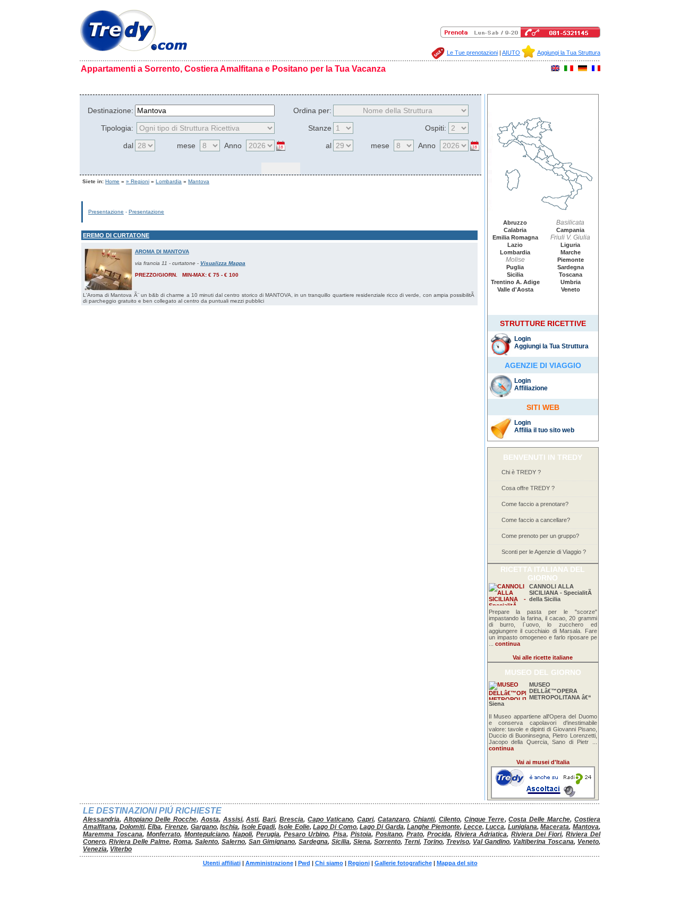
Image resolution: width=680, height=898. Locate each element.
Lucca (495, 827)
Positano (389, 834)
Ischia (229, 827)
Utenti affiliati (222, 863)
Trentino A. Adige (515, 282)
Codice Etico (180, 84)
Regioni (273, 84)
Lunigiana (522, 827)
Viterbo (121, 849)
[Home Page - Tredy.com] (134, 51)
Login (522, 339)
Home (112, 181)
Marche (570, 252)
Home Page (102, 84)
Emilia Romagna (515, 237)
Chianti (424, 819)
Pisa (339, 834)
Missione (216, 84)
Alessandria (101, 819)
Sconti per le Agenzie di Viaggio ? (544, 552)
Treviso (457, 841)
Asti (252, 819)
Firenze (176, 827)
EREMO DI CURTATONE (116, 235)
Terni (412, 841)
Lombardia (169, 181)
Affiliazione (531, 388)
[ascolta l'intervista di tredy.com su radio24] (543, 796)
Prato (414, 834)
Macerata (554, 827)
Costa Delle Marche (539, 819)
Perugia (267, 834)
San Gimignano (272, 841)
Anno (233, 145)
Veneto (570, 289)
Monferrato (163, 834)
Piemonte (570, 259)
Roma (182, 841)
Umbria (570, 282)
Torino (433, 841)
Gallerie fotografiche (320, 84)
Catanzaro (393, 819)
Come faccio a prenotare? (535, 504)
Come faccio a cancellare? (536, 520)
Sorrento (387, 841)
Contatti (517, 84)
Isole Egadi (258, 827)
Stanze (320, 128)
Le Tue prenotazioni (472, 52)
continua (507, 643)
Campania (570, 230)
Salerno (233, 841)
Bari (268, 819)
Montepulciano (206, 834)
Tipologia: (117, 128)
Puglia (515, 267)
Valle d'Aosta (515, 289)
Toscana (570, 274)
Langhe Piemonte (433, 827)
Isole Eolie (294, 827)
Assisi (232, 819)
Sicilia (515, 274)
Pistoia (361, 834)
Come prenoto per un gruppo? (540, 536)
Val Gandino (491, 841)
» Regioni (137, 181)
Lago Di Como (334, 827)
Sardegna (570, 267)
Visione (246, 84)
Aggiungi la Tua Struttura (568, 52)
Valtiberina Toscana (543, 841)
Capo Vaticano (330, 819)
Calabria (515, 230)
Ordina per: (312, 110)
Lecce (473, 827)
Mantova (198, 181)
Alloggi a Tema (478, 84)
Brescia (291, 819)
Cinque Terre (484, 819)
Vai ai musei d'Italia (543, 762)
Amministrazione (269, 863)
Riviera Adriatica (481, 834)
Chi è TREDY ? (521, 472)
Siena (361, 841)
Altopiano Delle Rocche (160, 819)
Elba (154, 827)
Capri (365, 819)
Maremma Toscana (112, 834)
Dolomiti (132, 827)
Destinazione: (110, 110)
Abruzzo (515, 222)
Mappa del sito (429, 84)
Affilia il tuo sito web (544, 430)
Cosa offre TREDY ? (528, 488)
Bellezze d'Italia (379, 84)
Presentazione (106, 212)
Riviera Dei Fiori (536, 834)
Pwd (304, 863)
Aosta (210, 819)
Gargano (204, 827)
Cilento (449, 819)
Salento (206, 841)
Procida (438, 834)
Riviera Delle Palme (139, 841)
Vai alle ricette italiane (543, 657)
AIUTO (511, 52)
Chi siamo (140, 84)
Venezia (95, 849)
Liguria (570, 245)
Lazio (515, 245)
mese (186, 145)
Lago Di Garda (381, 827)
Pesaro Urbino (306, 834)
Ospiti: (435, 128)
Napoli (242, 834)
